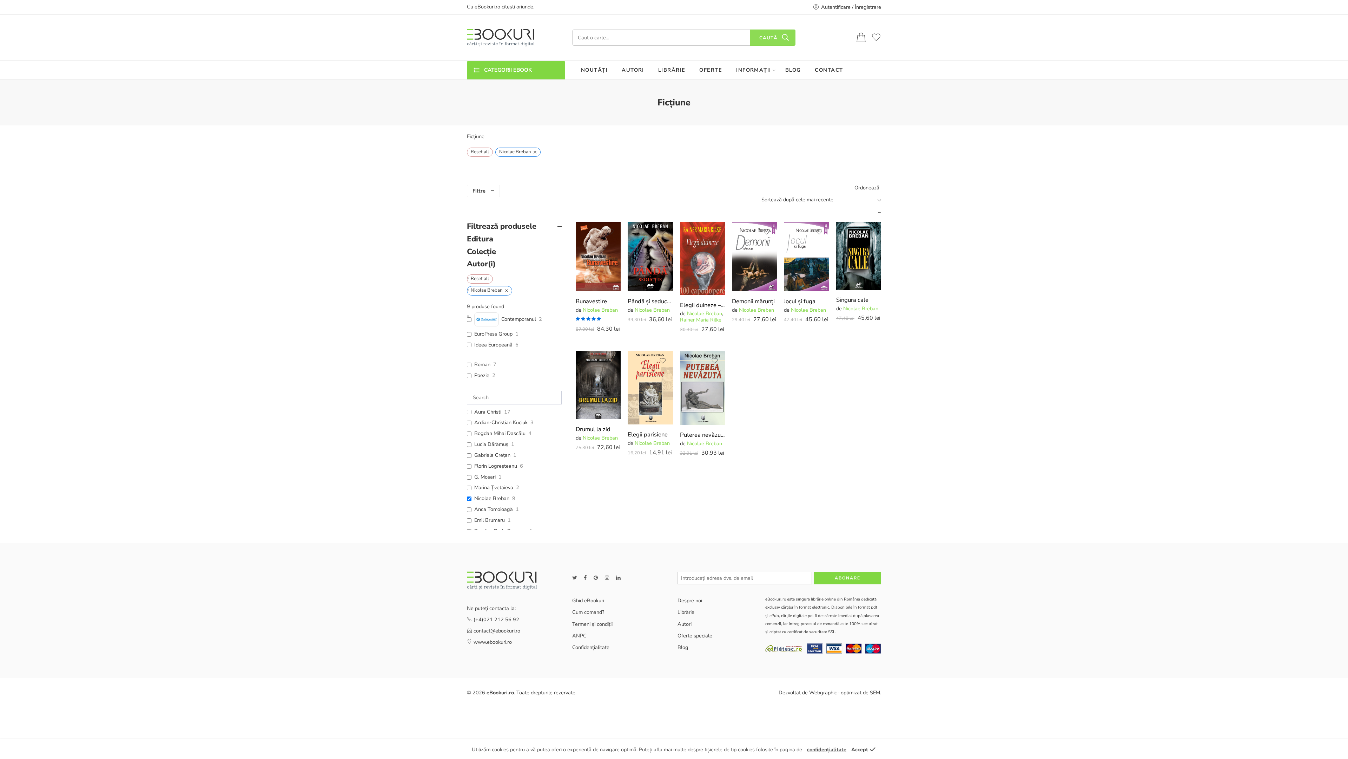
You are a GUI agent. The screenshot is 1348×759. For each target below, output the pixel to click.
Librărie (686, 612)
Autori (685, 624)
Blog (683, 647)
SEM (875, 692)
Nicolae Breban (600, 309)
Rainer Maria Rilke (700, 319)
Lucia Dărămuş (491, 444)
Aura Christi (487, 412)
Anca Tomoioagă (493, 509)
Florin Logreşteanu (495, 466)
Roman (482, 364)
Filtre (479, 190)
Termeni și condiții (592, 624)
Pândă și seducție (650, 301)
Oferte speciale (695, 635)
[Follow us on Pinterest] (596, 577)
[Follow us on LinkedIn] (618, 577)
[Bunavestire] (598, 256)
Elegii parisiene (648, 434)
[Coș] (861, 37)
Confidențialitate (590, 647)
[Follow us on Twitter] (574, 577)
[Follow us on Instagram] (607, 577)
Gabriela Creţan (492, 455)
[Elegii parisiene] (650, 387)
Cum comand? (588, 612)
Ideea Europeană (493, 345)
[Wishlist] (610, 231)
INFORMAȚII (753, 69)
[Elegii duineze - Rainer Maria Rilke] (702, 258)
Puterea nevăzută (702, 435)
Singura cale (852, 300)
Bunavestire (591, 301)
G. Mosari (485, 477)
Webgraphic (823, 692)
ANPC (579, 635)
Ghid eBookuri (588, 600)
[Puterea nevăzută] (702, 388)
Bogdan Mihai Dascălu (500, 433)
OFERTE (710, 69)
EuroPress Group (493, 334)
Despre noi (690, 600)
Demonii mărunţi (753, 301)
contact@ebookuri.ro (497, 630)
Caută (768, 38)
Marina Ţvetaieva (493, 487)
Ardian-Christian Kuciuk (501, 422)
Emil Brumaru (489, 520)
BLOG (793, 69)
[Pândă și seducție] (650, 256)
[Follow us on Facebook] (585, 577)
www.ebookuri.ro (493, 642)
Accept (859, 749)
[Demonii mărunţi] (754, 256)
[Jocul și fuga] (806, 256)
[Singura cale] (858, 256)
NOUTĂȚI (594, 69)
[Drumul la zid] (598, 385)
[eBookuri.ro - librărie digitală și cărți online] (501, 37)
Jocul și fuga (799, 301)
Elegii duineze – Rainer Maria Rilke (702, 305)
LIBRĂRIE (672, 69)
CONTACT (829, 69)
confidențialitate (826, 749)
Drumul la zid (593, 429)
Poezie (481, 375)
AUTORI (633, 69)
